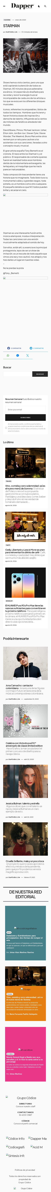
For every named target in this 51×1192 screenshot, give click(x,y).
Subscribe (25, 417)
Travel (8, 481)
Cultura (7, 20)
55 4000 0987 (25, 1115)
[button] (4, 6)
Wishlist (9, 601)
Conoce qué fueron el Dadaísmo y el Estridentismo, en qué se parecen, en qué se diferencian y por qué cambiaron (24, 945)
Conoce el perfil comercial (25, 1123)
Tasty (8, 545)
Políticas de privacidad (25, 1170)
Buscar (7, 367)
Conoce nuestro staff (25, 1106)
